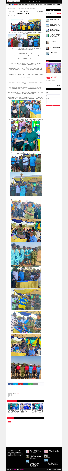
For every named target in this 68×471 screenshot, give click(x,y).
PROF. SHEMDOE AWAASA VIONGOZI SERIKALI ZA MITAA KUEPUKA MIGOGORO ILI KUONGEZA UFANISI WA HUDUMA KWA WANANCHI (38, 4)
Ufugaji (12, 455)
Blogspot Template (13, 469)
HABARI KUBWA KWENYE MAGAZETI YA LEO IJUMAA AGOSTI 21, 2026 (55, 30)
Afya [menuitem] (37, 1)
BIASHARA (12, 450)
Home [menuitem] (22, 1)
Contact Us (54, 469)
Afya (8, 450)
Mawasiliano (59, 469)
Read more (58, 85)
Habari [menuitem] (26, 1)
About (50, 469)
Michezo (11, 8)
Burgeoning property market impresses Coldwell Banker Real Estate (35, 456)
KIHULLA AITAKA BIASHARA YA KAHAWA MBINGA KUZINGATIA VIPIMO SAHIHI (55, 48)
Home (9, 8)
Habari (20, 450)
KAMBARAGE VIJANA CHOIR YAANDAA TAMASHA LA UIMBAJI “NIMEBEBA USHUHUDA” (53, 76)
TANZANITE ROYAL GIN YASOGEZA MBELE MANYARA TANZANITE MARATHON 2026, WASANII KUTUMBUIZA (13, 412)
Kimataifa (12, 452)
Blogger (22, 469)
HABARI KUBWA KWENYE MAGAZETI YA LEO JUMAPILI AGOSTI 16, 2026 (55, 25)
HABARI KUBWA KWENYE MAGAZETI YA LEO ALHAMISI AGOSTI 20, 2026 (55, 20)
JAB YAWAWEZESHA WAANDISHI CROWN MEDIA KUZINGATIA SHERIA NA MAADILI (55, 43)
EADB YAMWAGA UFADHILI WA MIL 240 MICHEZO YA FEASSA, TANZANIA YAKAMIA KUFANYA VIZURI (37, 412)
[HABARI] (53, 68)
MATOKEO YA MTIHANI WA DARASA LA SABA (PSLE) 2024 (35, 451)
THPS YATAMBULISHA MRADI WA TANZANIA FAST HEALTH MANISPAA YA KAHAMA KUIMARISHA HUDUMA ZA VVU (55, 36)
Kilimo (9, 452)
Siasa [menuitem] (34, 1)
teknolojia (18, 455)
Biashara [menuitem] (40, 1)
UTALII (9, 455)
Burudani (16, 450)
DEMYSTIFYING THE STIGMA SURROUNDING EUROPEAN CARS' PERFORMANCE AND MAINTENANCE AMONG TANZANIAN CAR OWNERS (35, 463)
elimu (15, 455)
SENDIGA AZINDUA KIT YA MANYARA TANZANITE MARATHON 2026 (24, 411)
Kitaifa (16, 452)
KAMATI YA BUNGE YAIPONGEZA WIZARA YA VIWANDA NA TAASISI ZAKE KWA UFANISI (55, 54)
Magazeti (19, 452)
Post (9, 15)
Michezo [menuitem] (30, 1)
